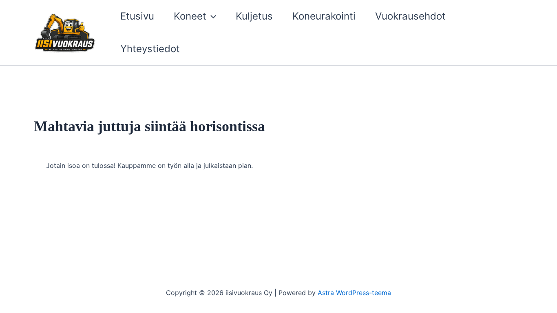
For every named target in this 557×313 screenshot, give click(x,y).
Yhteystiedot (150, 49)
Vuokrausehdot (410, 16)
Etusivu (137, 16)
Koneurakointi (324, 16)
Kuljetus (254, 16)
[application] (211, 16)
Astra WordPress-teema (354, 293)
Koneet (190, 16)
